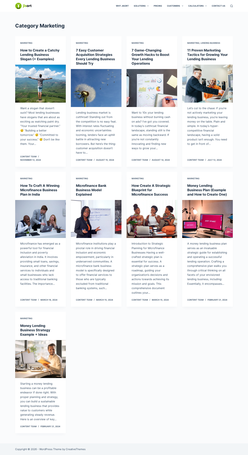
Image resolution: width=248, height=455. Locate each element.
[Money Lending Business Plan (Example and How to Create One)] (207, 219)
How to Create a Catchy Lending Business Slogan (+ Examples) (40, 54)
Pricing (158, 6)
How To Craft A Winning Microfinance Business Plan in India (40, 190)
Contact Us (218, 6)
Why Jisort (122, 6)
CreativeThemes (76, 449)
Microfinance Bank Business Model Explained (91, 190)
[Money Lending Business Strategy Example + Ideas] (40, 359)
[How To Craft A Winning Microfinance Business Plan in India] (40, 219)
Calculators (196, 6)
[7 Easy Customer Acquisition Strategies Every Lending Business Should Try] (96, 88)
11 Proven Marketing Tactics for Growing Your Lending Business (207, 54)
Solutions (140, 6)
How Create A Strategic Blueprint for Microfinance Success (151, 190)
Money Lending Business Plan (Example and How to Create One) (207, 190)
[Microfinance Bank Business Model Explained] (96, 219)
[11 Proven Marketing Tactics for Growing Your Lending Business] (207, 84)
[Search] (231, 6)
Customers (173, 6)
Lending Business (210, 43)
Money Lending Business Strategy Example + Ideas (35, 330)
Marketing (26, 43)
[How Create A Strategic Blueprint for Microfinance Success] (152, 219)
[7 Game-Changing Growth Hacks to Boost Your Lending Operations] (152, 88)
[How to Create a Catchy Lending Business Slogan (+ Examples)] (40, 84)
